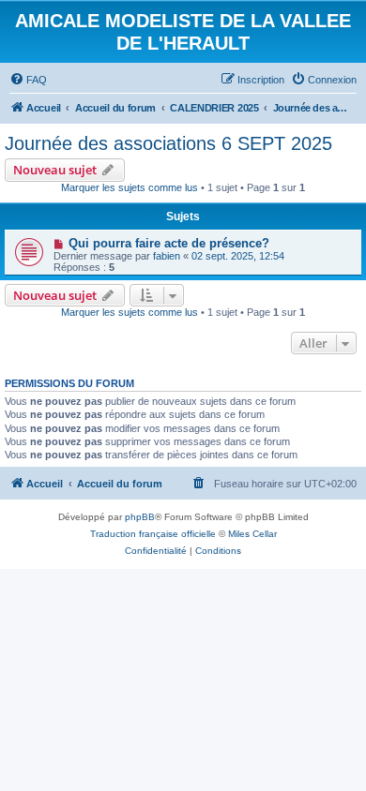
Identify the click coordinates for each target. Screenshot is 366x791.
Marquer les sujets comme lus (129, 187)
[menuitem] (28, 79)
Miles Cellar (252, 534)
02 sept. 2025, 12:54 (237, 255)
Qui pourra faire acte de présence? (169, 243)
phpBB (140, 517)
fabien (166, 255)
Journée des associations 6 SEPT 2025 (168, 143)
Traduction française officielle (153, 534)
